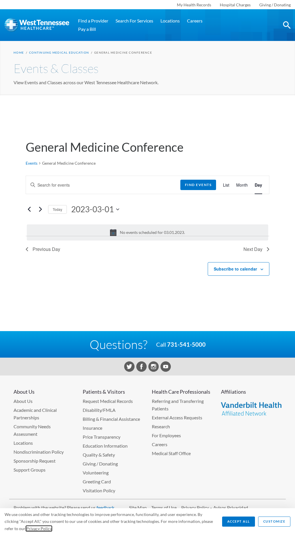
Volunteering (96, 472)
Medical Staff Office (171, 453)
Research (161, 426)
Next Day (252, 249)
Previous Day (46, 249)
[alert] (147, 232)
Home (19, 52)
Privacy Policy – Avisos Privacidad (214, 507)
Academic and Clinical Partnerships (35, 413)
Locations (170, 20)
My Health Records (194, 4)
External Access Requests (177, 417)
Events (31, 163)
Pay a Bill (87, 29)
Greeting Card (97, 481)
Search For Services (134, 20)
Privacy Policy (39, 528)
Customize (274, 521)
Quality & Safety (99, 454)
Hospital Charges (235, 4)
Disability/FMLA (99, 410)
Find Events (198, 185)
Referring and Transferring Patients (178, 404)
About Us (23, 401)
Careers (195, 20)
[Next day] (40, 209)
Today (57, 209)
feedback (105, 507)
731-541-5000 (186, 344)
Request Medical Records (108, 401)
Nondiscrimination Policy (39, 452)
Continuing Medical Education (59, 52)
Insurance (92, 428)
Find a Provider (93, 20)
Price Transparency (101, 437)
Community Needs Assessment (32, 430)
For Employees (166, 435)
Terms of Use (164, 507)
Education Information (105, 445)
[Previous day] (29, 209)
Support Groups (30, 469)
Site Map (138, 507)
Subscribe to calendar (235, 269)
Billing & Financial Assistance (111, 419)
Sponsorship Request (35, 460)
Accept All (238, 521)
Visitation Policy (99, 490)
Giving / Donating (275, 4)
